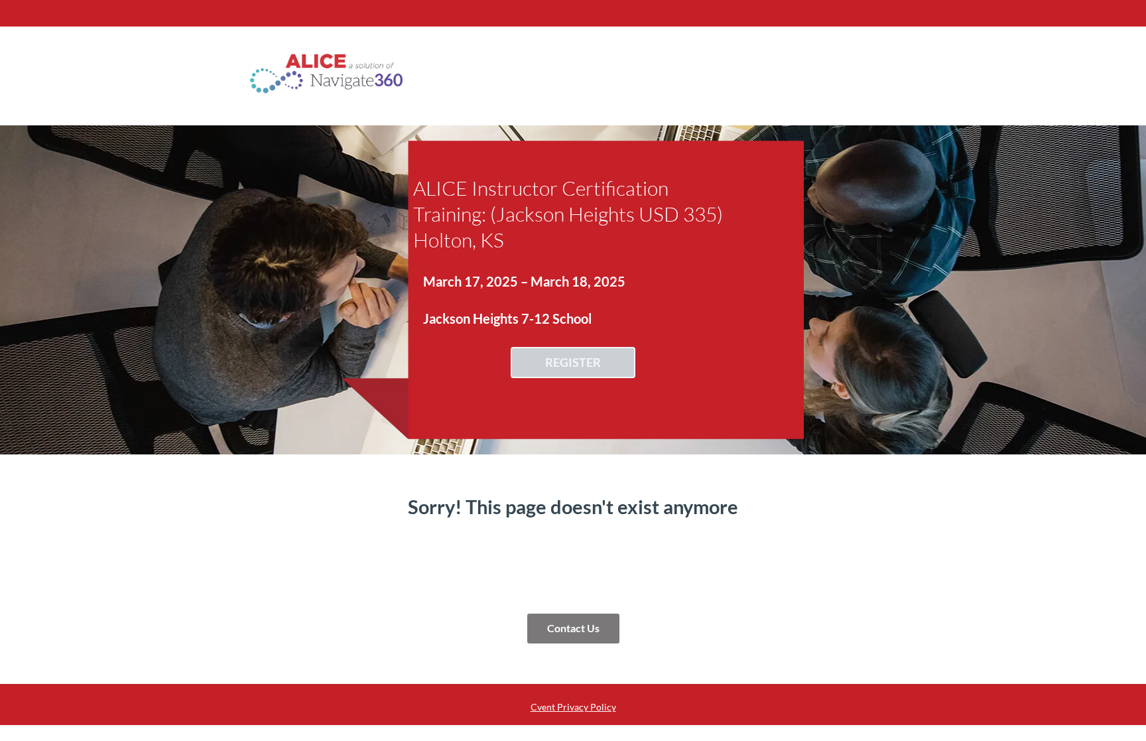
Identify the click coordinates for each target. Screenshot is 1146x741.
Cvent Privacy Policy (573, 706)
